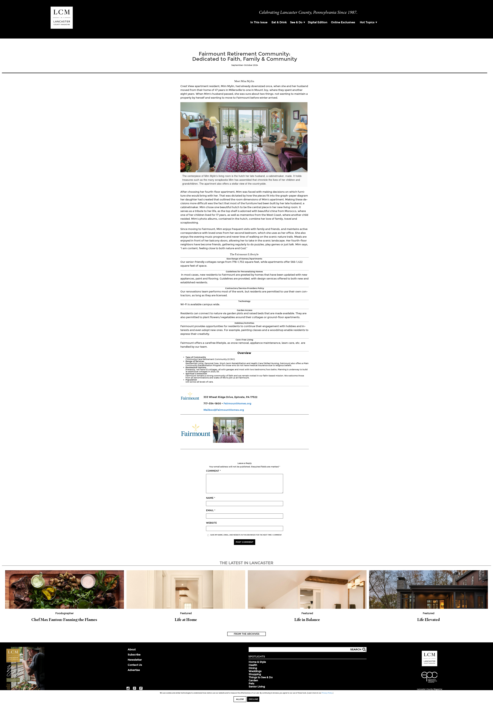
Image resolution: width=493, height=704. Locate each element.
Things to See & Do (261, 677)
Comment (213, 471)
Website (211, 523)
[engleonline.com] (429, 683)
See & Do (296, 22)
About (132, 649)
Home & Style (257, 661)
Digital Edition (317, 22)
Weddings (255, 671)
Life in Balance (307, 619)
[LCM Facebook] (141, 689)
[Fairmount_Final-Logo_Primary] (195, 430)
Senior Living (257, 686)
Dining (253, 668)
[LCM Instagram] (128, 689)
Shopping (255, 674)
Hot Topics (367, 22)
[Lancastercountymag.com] (429, 666)
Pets (251, 683)
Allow (240, 699)
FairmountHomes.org (237, 403)
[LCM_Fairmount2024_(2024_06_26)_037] (228, 430)
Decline (253, 699)
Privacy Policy (327, 693)
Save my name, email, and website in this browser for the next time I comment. (246, 535)
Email (210, 510)
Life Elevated (428, 619)
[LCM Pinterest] (134, 689)
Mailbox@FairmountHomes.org (223, 409)
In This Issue (258, 22)
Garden (253, 680)
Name (210, 498)
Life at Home (186, 619)
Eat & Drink (279, 22)
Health (253, 665)
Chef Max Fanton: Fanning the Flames (64, 619)
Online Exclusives (343, 22)
